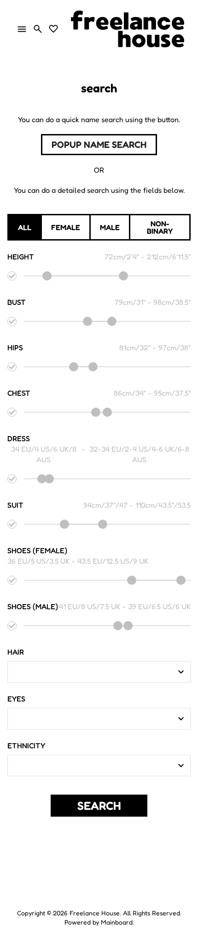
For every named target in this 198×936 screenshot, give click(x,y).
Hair (15, 651)
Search (99, 806)
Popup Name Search (99, 144)
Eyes (16, 698)
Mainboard (117, 922)
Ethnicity (26, 745)
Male (110, 227)
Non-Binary (160, 227)
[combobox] (92, 672)
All (24, 227)
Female (65, 227)
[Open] (181, 672)
